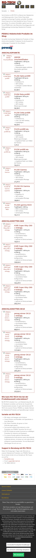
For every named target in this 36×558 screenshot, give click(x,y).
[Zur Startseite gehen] (9, 3)
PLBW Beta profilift (22, 94)
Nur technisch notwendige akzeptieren (18, 550)
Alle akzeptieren (18, 555)
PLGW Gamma (20, 170)
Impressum (18, 538)
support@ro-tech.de (14, 461)
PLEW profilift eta (21, 149)
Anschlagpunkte (11, 53)
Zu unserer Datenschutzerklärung (23, 537)
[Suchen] (17, 6)
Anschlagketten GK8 (13, 221)
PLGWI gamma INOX (23, 205)
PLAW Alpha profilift (22, 76)
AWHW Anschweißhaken (21, 58)
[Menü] (4, 6)
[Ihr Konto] (27, 6)
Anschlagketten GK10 (13, 309)
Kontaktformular (9, 459)
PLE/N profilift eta (21, 129)
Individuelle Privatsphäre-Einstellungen (18, 545)
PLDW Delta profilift (22, 113)
